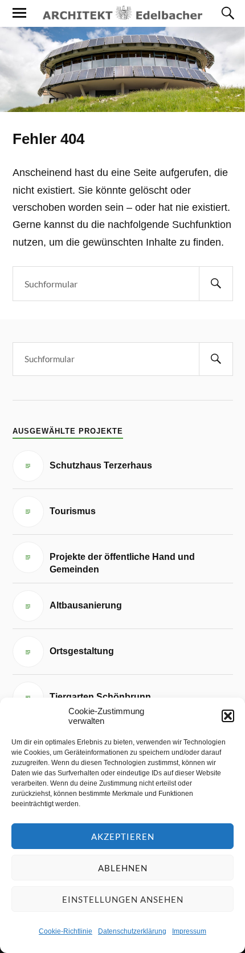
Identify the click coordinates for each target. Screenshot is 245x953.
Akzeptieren (122, 836)
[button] (228, 716)
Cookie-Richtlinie (65, 931)
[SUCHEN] (216, 283)
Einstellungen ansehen (122, 899)
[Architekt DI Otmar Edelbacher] (122, 12)
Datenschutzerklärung (132, 931)
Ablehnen (123, 868)
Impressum (189, 931)
